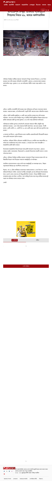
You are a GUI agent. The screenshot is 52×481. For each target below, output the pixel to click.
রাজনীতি (11, 5)
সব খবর (26, 266)
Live (43, 10)
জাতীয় (6, 5)
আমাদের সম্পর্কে (7, 479)
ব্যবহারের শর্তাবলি (23, 479)
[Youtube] (4, 474)
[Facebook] (4, 471)
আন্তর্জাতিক (25, 5)
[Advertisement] (26, 66)
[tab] (14, 240)
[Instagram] (12, 471)
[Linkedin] (9, 471)
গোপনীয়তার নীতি (33, 479)
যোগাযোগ (15, 479)
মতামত (44, 5)
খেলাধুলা (32, 5)
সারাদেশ (17, 5)
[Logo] (9, 2)
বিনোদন (38, 5)
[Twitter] (7, 471)
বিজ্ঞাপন (41, 479)
